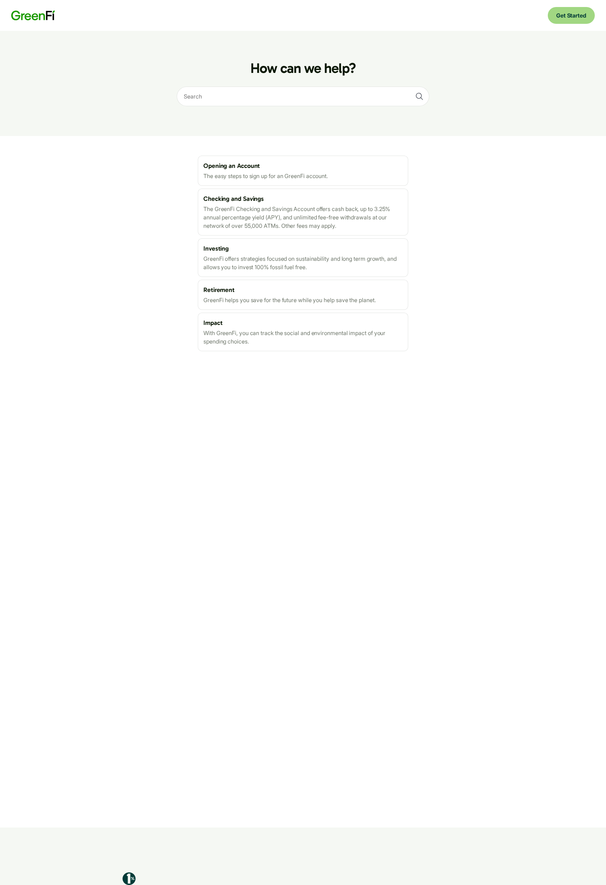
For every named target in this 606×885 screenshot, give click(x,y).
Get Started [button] (571, 15)
